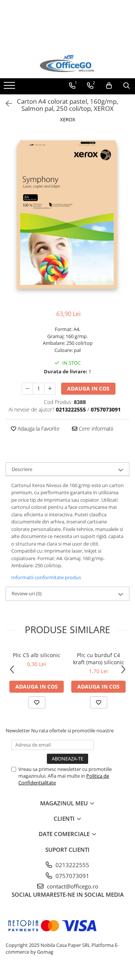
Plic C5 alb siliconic (36, 655)
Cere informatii (95, 428)
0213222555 (71, 865)
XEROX (67, 119)
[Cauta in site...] (126, 85)
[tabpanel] (67, 217)
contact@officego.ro (71, 886)
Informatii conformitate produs (46, 577)
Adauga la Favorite (38, 428)
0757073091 (71, 876)
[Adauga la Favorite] (36, 702)
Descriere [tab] (22, 469)
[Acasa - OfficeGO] (67, 64)
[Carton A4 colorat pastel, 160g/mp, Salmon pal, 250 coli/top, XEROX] (67, 217)
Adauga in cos (88, 388)
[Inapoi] (5, 103)
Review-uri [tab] (27, 593)
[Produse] (10, 87)
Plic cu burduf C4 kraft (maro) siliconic (98, 658)
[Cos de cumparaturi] (109, 85)
